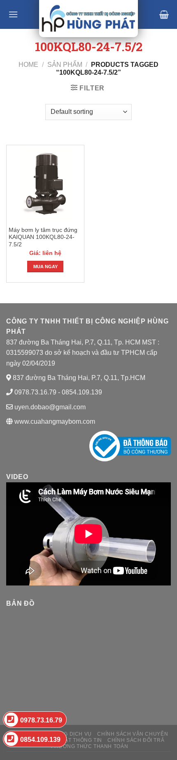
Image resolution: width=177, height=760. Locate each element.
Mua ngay (45, 266)
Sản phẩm (64, 64)
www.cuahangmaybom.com (54, 421)
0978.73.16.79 (41, 720)
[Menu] (13, 14)
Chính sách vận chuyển (132, 734)
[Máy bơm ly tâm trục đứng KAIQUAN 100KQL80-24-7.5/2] (45, 184)
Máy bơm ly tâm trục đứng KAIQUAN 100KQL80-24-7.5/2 (43, 237)
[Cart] (164, 14)
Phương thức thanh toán (89, 746)
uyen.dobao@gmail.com (50, 407)
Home (28, 64)
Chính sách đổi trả (135, 740)
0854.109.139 (40, 739)
